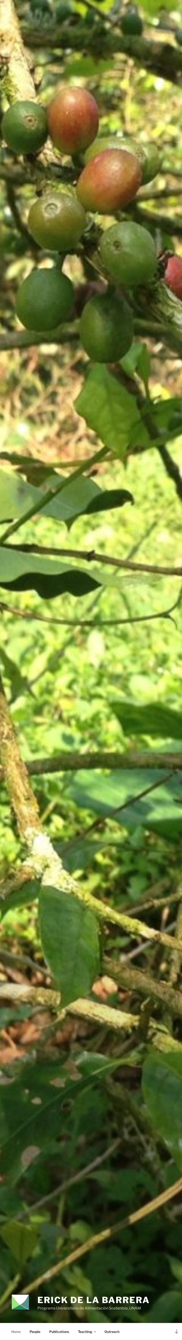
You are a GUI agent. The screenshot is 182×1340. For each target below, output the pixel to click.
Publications (59, 1332)
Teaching (85, 1332)
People (35, 1332)
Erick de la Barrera (93, 1300)
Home (16, 1332)
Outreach (112, 1332)
